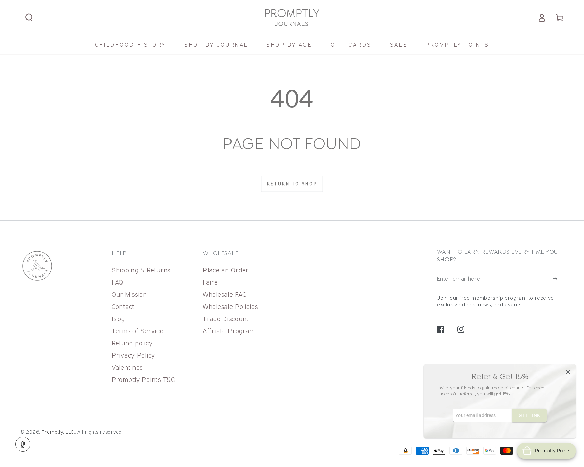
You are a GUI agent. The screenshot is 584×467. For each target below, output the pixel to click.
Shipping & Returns (141, 270)
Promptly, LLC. (58, 432)
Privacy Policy (133, 355)
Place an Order (226, 270)
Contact (123, 306)
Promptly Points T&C (143, 379)
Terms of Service (138, 331)
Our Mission (129, 294)
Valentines (127, 367)
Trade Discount (226, 318)
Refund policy (132, 343)
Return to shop (292, 183)
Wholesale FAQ (225, 294)
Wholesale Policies (230, 306)
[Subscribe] (556, 279)
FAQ (117, 282)
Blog (118, 318)
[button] (29, 18)
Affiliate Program (229, 331)
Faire (210, 282)
